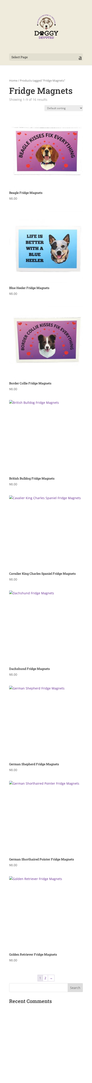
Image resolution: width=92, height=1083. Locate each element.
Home (13, 80)
